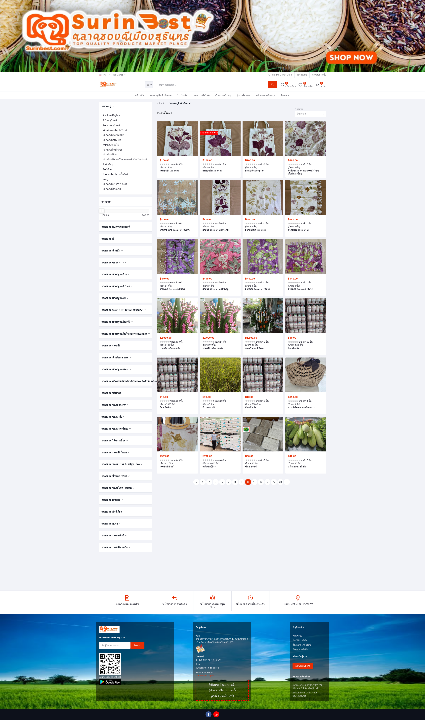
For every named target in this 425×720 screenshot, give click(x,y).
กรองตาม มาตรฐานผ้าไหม (115, 286)
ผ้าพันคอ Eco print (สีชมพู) (215, 288)
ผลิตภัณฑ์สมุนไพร (112, 139)
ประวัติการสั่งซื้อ (300, 640)
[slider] (101, 210)
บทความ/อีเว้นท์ (201, 95)
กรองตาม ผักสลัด (110, 499)
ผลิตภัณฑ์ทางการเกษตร (115, 183)
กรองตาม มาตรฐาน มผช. (115, 369)
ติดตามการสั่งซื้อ (300, 649)
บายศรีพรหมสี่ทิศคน (254, 348)
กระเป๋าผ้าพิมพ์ (166, 466)
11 (254, 481)
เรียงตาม (299, 109)
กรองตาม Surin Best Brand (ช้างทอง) (122, 310)
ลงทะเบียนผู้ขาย (302, 665)
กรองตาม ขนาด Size (112, 262)
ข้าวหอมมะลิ (209, 407)
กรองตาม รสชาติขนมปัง (114, 547)
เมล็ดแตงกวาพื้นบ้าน (297, 466)
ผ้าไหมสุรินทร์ (110, 120)
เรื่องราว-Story (223, 95)
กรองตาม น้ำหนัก (110, 250)
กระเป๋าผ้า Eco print (169, 170)
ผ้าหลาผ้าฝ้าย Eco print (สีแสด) (175, 229)
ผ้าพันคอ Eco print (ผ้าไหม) (216, 229)
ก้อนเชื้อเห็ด (293, 348)
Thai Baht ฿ (118, 74)
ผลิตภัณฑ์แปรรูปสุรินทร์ (115, 130)
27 (274, 481)
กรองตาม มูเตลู (109, 523)
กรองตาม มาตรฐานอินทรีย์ (115, 321)
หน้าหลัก (139, 95)
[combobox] (310, 114)
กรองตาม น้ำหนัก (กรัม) (114, 476)
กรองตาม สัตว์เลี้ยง (111, 511)
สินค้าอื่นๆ (108, 164)
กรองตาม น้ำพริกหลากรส (114, 357)
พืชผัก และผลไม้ (111, 144)
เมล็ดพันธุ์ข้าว (209, 466)
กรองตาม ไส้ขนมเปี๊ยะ (113, 440)
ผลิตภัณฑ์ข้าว (110, 154)
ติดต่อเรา (285, 95)
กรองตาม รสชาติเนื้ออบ (114, 452)
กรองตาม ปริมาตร (111, 393)
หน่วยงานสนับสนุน (265, 95)
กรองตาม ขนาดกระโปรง (114, 428)
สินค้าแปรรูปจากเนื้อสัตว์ (115, 174)
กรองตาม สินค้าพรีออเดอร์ (115, 226)
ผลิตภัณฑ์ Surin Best (113, 134)
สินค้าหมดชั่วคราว (209, 132)
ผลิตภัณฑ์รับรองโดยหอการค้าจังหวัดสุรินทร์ (125, 159)
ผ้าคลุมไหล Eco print (255, 229)
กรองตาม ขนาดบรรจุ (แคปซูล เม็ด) (120, 464)
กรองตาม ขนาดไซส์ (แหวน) (116, 487)
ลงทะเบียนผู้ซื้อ (319, 74)
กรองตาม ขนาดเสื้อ (111, 416)
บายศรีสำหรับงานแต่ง (170, 348)
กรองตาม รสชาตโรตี (112, 535)
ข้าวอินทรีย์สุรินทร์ (112, 115)
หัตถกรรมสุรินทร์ (111, 125)
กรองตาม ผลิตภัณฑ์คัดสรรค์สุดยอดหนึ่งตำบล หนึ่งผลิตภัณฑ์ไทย (125, 381)
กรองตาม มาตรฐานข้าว (114, 274)
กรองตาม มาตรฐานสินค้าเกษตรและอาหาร (124, 333)
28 (280, 481)
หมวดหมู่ (106, 106)
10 (248, 481)
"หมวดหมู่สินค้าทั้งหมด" (180, 103)
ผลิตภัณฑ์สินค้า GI (112, 149)
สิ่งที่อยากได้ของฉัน (302, 644)
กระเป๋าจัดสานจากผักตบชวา (301, 407)
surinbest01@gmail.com (207, 667)
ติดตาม (137, 645)
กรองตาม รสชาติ (110, 345)
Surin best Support (205, 675)
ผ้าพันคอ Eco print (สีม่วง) (172, 288)
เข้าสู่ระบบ (302, 74)
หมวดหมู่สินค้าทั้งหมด (160, 95)
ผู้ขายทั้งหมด (243, 95)
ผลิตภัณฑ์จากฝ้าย (112, 188)
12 (261, 481)
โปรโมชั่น (182, 95)
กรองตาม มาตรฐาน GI (113, 298)
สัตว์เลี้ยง (107, 169)
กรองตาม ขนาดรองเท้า (113, 404)
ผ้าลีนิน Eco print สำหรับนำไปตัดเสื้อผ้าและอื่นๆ (303, 172)
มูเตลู (105, 179)
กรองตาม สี (107, 238)
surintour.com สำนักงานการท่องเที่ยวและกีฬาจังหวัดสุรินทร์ (308, 686)
